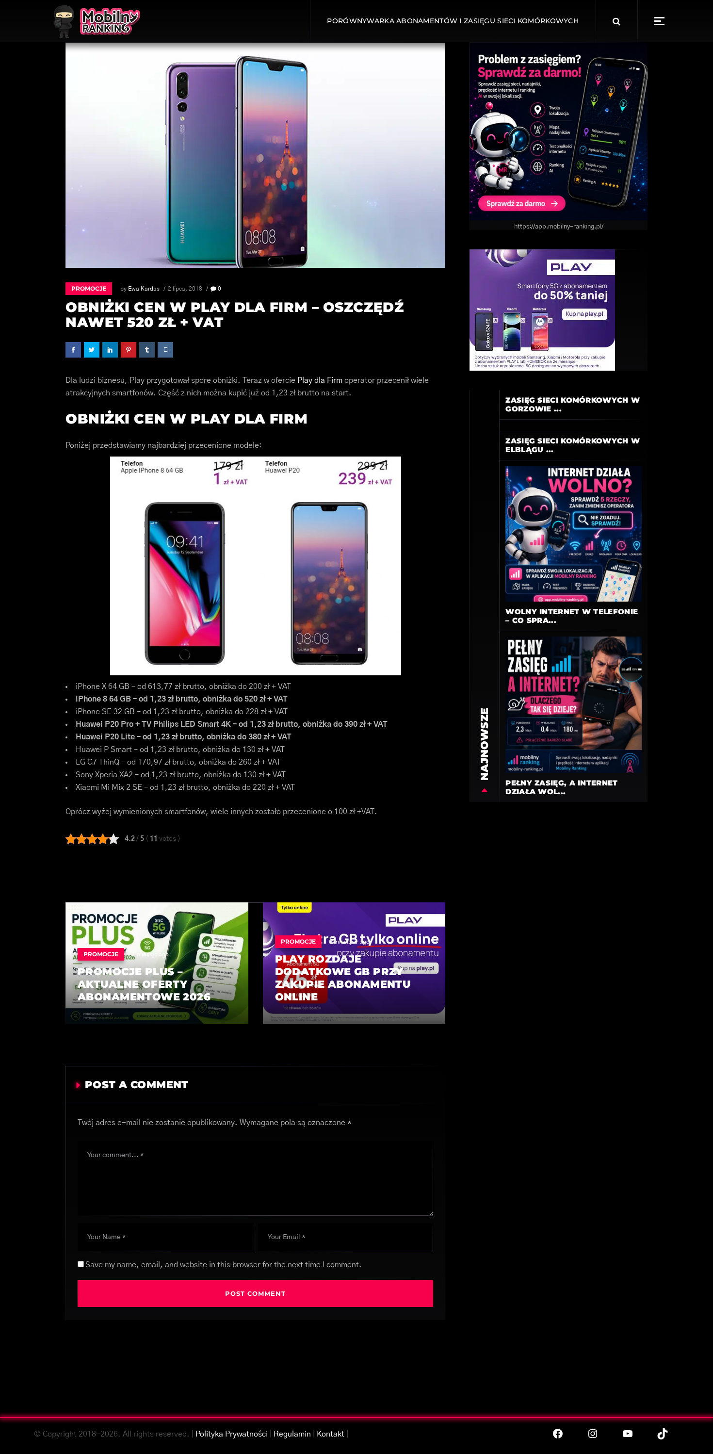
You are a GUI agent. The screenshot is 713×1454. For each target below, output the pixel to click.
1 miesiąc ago (150, 954)
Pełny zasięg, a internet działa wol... (561, 787)
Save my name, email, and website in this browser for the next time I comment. (223, 1265)
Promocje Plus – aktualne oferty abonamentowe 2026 (144, 984)
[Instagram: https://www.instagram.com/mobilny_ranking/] (593, 1433)
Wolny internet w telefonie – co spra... (571, 616)
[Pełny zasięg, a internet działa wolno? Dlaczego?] (573, 704)
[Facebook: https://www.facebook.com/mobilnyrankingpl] (558, 1433)
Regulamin (292, 1434)
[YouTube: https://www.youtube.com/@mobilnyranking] (627, 1433)
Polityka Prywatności (231, 1434)
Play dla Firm (319, 380)
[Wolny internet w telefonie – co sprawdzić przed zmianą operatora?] (573, 533)
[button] (659, 21)
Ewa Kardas (144, 289)
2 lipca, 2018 (185, 289)
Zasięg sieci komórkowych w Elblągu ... (572, 445)
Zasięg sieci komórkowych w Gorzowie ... (572, 404)
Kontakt (330, 1434)
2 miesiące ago (349, 942)
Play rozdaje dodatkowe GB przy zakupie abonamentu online (343, 978)
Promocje (88, 288)
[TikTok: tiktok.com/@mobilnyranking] (662, 1433)
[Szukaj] (616, 21)
